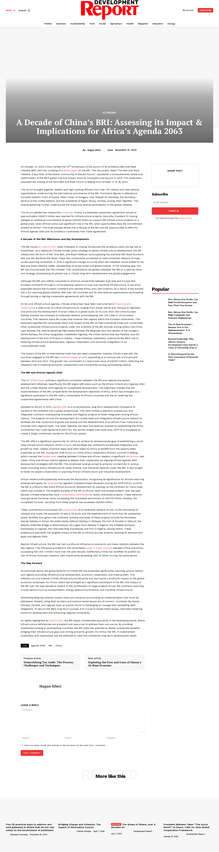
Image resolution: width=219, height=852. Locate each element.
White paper (70, 170)
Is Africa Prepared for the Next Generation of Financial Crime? (183, 357)
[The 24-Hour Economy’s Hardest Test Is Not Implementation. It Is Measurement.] (159, 328)
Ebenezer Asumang (18, 834)
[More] (189, 178)
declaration (132, 456)
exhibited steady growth (73, 357)
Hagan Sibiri (94, 150)
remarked (53, 483)
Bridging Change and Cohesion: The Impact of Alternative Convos (79, 826)
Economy (109, 112)
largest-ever (49, 456)
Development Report (142, 831)
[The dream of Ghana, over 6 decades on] (136, 803)
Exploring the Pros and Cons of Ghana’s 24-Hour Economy (114, 664)
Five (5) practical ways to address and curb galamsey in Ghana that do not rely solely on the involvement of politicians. (30, 827)
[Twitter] (168, 178)
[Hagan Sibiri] (28, 686)
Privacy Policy (185, 218)
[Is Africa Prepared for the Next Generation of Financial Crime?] (159, 357)
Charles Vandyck (84, 831)
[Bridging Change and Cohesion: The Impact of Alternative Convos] (83, 803)
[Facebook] (161, 178)
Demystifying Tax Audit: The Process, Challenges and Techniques (49, 664)
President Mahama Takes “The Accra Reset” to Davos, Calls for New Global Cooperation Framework (186, 827)
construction (70, 509)
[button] (25, 10)
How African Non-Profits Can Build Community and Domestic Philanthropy (183, 315)
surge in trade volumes (99, 548)
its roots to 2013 (47, 246)
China (58, 645)
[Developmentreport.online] (110, 10)
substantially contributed (74, 494)
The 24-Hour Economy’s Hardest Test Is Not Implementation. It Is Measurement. (180, 328)
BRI (50, 645)
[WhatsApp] (175, 178)
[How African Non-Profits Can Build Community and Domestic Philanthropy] (159, 315)
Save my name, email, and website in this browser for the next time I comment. (65, 745)
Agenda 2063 (59, 406)
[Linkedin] (182, 178)
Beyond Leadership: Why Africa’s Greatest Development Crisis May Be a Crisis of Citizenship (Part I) (183, 343)
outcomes (67, 212)
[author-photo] (8, 834)
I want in (174, 211)
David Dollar (56, 620)
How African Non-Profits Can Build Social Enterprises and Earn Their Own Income (183, 302)
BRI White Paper (35, 380)
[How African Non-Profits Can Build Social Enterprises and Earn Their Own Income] (159, 302)
